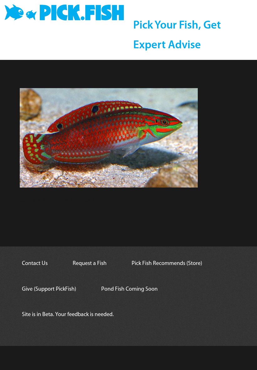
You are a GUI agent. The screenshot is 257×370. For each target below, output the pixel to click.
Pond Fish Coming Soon (129, 289)
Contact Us (35, 264)
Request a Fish (90, 264)
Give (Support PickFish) (49, 289)
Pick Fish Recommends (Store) (167, 264)
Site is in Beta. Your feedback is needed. (68, 315)
